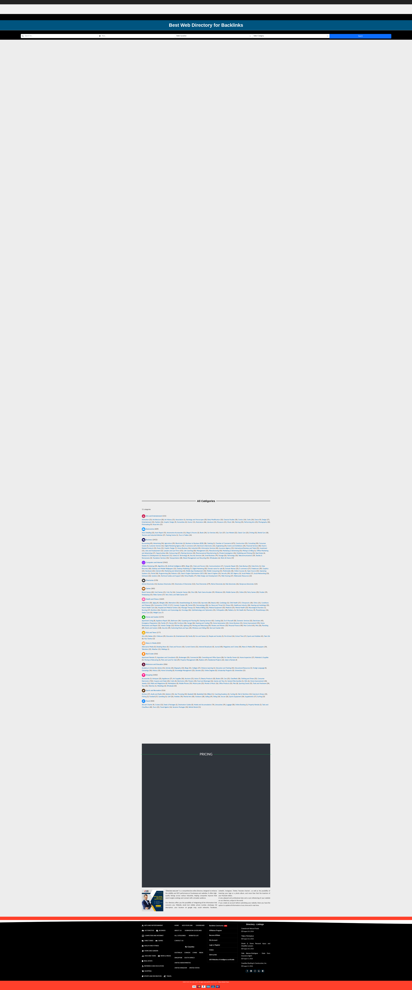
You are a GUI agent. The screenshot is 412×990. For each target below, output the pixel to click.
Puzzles (261, 592)
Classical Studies (229, 520)
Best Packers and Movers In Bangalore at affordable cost (206, 266)
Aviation (168, 694)
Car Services (211, 533)
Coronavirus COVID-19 (162, 605)
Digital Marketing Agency (172, 546)
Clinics (255, 603)
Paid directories (231, 584)
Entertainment (146, 522)
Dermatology (200, 605)
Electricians (256, 621)
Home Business (182, 548)
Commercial (194, 657)
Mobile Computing (213, 571)
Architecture (157, 520)
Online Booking (240, 705)
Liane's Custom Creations (206, 310)
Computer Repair (229, 566)
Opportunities (160, 553)
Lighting (186, 626)
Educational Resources (242, 668)
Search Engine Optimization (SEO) (192, 573)
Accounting (146, 543)
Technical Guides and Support (171, 576)
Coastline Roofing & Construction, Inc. (254, 963)
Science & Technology (180, 555)
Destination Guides (184, 705)
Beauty (213, 603)
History (155, 670)
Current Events (190, 647)
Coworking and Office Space (211, 657)
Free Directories (201, 584)
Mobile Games (230, 592)
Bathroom (174, 621)
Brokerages (182, 657)
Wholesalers (214, 558)
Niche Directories (217, 584)
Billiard (209, 694)
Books (218, 678)
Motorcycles (197, 683)
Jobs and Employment (152, 551)
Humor (190, 522)
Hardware (148, 571)
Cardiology (223, 603)
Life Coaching (188, 551)
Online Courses (239, 571)
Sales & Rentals (230, 660)
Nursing (144, 610)
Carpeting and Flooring (189, 621)
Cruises (157, 705)
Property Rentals (253, 705)
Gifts (245, 681)
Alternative (172, 603)
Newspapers (260, 647)
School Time (239, 636)
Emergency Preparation (149, 623)
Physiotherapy (260, 610)
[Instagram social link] (255, 971)
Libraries (198, 670)
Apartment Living (147, 621)
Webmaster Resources (241, 576)
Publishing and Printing (244, 553)
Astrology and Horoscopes (195, 520)
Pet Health (240, 610)
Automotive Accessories (175, 533)
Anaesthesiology (184, 603)
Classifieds (234, 678)
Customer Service (155, 546)
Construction (240, 543)
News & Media (247, 647)
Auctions (188, 678)
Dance (257, 520)
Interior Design (166, 626)
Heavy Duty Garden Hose (206, 441)
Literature (210, 522)
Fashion (157, 522)
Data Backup (243, 566)
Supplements (249, 696)
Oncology (184, 610)
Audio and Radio (156, 694)
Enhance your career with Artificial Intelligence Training (206, 419)
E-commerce (189, 546)
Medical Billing (200, 607)
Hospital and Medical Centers (168, 607)
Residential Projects (214, 660)
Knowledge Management (183, 670)
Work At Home (226, 558)
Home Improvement (250, 623)
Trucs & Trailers (184, 535)
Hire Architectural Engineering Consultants (206, 223)
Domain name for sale (215, 568)
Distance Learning (207, 668)
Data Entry (255, 566)
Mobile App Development (194, 571)
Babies (150, 636)
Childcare (159, 636)
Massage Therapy (187, 607)
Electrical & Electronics (204, 546)
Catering (210, 543)
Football (152, 696)
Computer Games (181, 592)
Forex (159, 548)
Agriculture (168, 543)
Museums (220, 522)
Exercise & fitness (258, 694)
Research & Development (150, 555)
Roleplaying (145, 595)
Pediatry (231, 610)
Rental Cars (261, 533)
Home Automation (219, 623)
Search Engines (213, 573)
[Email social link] (251, 971)
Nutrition (154, 610)
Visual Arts (156, 524)
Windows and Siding (199, 628)
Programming (163, 573)
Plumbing (265, 626)
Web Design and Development (207, 576)
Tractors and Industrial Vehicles (152, 535)
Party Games (251, 592)
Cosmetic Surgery (179, 605)
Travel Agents (164, 707)
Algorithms (161, 566)
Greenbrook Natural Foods (250, 928)
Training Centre (171, 535)
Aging (154, 603)
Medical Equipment (215, 607)
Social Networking (260, 573)
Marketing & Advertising (231, 551)
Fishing (144, 696)
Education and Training (223, 668)
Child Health (234, 603)
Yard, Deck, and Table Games (175, 595)
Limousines (218, 705)
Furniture (180, 623)
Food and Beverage (203, 681)
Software (145, 576)
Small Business (210, 555)
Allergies (162, 603)
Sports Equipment (235, 696)
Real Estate (259, 553)
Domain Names (230, 568)
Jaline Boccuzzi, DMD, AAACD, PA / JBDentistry (206, 244)
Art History (168, 520)
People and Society (215, 636)
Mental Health (240, 607)
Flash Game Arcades (204, 592)
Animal (195, 603)
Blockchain (179, 543)
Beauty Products (206, 678)
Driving (251, 533)
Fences (171, 623)
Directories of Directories (183, 584)
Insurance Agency (225, 548)
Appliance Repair (161, 621)
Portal (153, 573)
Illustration (199, 522)
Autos (196, 678)
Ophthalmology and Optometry (202, 610)
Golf (169, 696)
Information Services (208, 548)
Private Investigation (226, 553)
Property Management (187, 660)
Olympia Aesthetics (206, 462)
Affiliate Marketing (148, 566)
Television (145, 649)
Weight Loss (157, 612)
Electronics (181, 681)
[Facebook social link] (247, 971)
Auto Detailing (146, 533)
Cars (220, 533)
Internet (158, 571)
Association (179, 520)
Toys (143, 686)
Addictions (145, 603)
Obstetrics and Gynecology (170, 610)
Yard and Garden (215, 628)
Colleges (194, 668)
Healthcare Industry (240, 605)
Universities (238, 670)
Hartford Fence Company (206, 375)
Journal (217, 647)
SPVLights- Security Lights (206, 201)
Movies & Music (210, 683)
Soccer (223, 696)
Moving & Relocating (151, 660)
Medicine (229, 607)
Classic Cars (241, 533)
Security (224, 573)
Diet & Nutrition (243, 694)
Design (264, 520)
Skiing (215, 696)
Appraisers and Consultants (166, 657)
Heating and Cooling (202, 623)
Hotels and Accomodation (202, 705)
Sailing (207, 696)
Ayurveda (204, 603)
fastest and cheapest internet (206, 354)
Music (229, 522)
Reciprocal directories (246, 584)
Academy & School (148, 668)
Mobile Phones (184, 683)
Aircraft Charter (147, 705)
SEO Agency (235, 573)
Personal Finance (234, 626)
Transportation (174, 558)
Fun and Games (200, 636)
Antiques (155, 678)
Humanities (181, 522)
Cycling (232, 694)
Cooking (217, 621)
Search (360, 36)
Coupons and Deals (160, 681)
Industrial (194, 548)
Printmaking (146, 524)
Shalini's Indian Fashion (206, 114)
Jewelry (144, 683)
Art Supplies (177, 678)
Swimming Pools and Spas (179, 628)
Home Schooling (166, 670)
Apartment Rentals (148, 657)
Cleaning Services (205, 621)
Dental (190, 605)
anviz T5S (206, 179)
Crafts (249, 520)
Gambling (161, 696)
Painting (237, 522)
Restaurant (165, 555)
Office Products (224, 683)
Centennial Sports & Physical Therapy (206, 136)
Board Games (146, 592)
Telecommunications (245, 555)
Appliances (165, 678)
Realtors (201, 660)
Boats (202, 533)
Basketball (200, 694)
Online (241, 592)
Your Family (148, 639)
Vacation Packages (179, 707)
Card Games (159, 592)
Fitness (228, 605)
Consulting (251, 543)
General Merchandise (234, 681)
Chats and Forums (199, 566)
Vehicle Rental (193, 707)
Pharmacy (249, 610)
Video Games (157, 595)
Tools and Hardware (259, 683)
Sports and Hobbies (253, 636)
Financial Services (252, 546)
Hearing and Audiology (258, 605)
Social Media (246, 573)
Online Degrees (210, 670)
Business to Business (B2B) (194, 543)
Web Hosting (225, 576)
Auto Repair (159, 533)
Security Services (195, 555)
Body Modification (213, 520)
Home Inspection (245, 657)
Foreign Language (258, 668)
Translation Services (159, 558)
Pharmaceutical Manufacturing (206, 553)
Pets (256, 626)
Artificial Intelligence (174, 566)
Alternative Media (148, 647)
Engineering (220, 546)
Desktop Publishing (183, 568)
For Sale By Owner (230, 657)
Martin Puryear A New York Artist (206, 397)
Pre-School (227, 636)
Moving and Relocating (200, 626)
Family (163, 623)
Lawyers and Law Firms (171, 551)
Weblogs (164, 649)
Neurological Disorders (256, 607)
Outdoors (198, 696)
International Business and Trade (245, 548)
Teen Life (267, 636)
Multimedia (226, 571)
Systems (154, 576)
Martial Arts (187, 696)
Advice (159, 668)
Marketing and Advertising (173, 571)
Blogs (187, 566)
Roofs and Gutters (151, 628)
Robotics (174, 573)
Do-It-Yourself (228, 621)
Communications (214, 566)
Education (169, 636)
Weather (155, 649)
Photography (262, 522)
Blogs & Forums (191, 533)
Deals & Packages (169, 705)
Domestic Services (243, 621)
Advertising (157, 543)
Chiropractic (245, 603)
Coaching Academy (221, 694)
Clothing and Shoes (247, 678)
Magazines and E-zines (230, 647)
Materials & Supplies (261, 657)
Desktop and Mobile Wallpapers (162, 568)
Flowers (190, 681)
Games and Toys (219, 681)
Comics (240, 520)
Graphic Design (169, 522)
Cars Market (230, 533)
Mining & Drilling (248, 551)
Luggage (229, 705)
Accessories (146, 678)
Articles (168, 668)
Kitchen (177, 626)
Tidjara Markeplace (247, 936)
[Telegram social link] (262, 971)
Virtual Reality (188, 576)
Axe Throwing (179, 694)
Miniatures (218, 592)
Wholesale (170, 686)
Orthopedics (220, 610)
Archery (144, 694)
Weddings (160, 686)
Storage (221, 555)
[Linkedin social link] (258, 971)
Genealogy (145, 670)
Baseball (190, 694)
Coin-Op (169, 592)
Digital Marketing (198, 568)
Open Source (251, 571)
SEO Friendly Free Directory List (206, 288)
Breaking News (161, 647)
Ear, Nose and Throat (216, 605)
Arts (143, 636)
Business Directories (164, 584)
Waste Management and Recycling (194, 558)
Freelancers (255, 568)
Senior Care (146, 612)
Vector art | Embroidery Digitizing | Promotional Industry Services (206, 92)
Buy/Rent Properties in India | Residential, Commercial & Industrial (206, 157)
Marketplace (172, 683)
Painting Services (186, 553)
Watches (151, 686)
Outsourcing (173, 553)
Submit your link (163, 877)
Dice (192, 592)
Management (201, 551)
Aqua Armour (206, 332)
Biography (177, 668)
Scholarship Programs (225, 670)
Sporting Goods (244, 683)
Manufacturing (214, 551)
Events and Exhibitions (234, 546)
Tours (154, 707)
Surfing (259, 696)
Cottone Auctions (206, 484)
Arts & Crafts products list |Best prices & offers (206, 70)
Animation (145, 520)
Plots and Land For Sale (169, 660)
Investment (263, 548)
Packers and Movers (218, 626)
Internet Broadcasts (205, 647)
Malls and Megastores (158, 683)
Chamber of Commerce (223, 543)
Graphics (265, 568)
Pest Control (248, 626)
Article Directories (148, 584)
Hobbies (177, 696)
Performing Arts (249, 522)
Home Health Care (148, 607)
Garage (189, 623)
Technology (231, 555)
